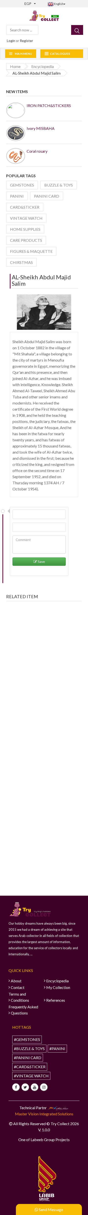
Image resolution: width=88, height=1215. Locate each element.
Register (26, 41)
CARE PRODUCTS (26, 240)
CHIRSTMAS (21, 262)
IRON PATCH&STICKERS (49, 105)
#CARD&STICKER (29, 1066)
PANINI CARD (46, 196)
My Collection (58, 987)
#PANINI (57, 1048)
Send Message (50, 1209)
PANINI (17, 196)
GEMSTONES (22, 185)
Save (41, 561)
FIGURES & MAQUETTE (31, 251)
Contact (17, 987)
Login (11, 41)
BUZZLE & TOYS (58, 185)
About (16, 980)
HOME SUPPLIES (25, 229)
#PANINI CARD (27, 1057)
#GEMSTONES (27, 1039)
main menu (23, 53)
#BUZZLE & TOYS (29, 1048)
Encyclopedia (57, 980)
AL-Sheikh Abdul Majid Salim (41, 280)
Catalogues (60, 53)
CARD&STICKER (24, 207)
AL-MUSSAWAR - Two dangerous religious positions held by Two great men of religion (44, 676)
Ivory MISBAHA (41, 128)
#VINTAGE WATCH (31, 1075)
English (59, 4)
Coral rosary (37, 151)
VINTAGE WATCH (26, 218)
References (55, 1000)
